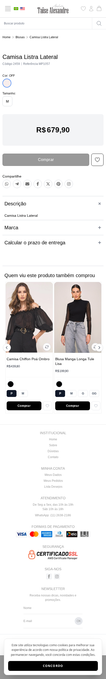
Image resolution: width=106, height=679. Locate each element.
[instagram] (57, 576)
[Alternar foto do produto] (47, 347)
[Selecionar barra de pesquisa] (99, 23)
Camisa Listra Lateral (44, 37)
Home (6, 37)
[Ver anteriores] (7, 348)
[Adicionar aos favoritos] (47, 405)
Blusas (20, 37)
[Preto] (11, 384)
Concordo (53, 666)
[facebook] (49, 576)
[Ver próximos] (98, 348)
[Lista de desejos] (83, 9)
